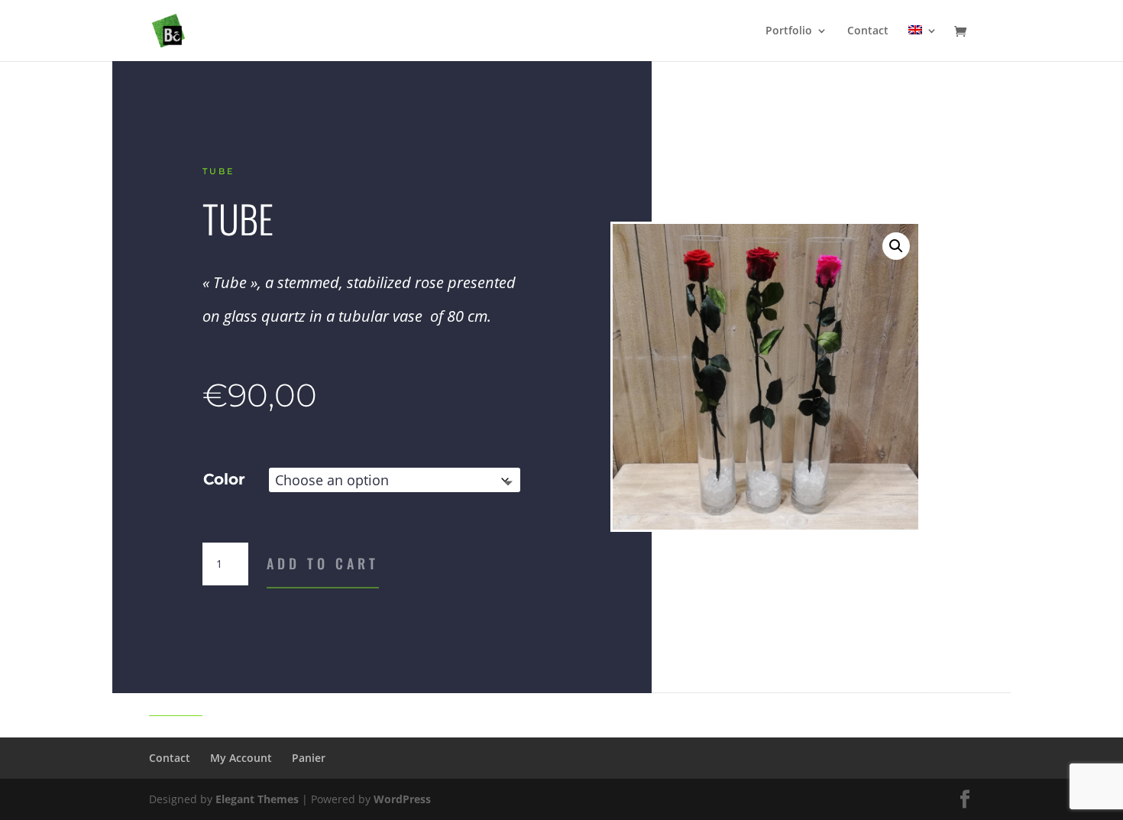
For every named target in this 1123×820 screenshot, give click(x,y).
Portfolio (788, 31)
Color (224, 479)
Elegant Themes (257, 799)
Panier (308, 757)
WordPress (402, 799)
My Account (241, 757)
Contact (867, 31)
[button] (896, 246)
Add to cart (323, 563)
